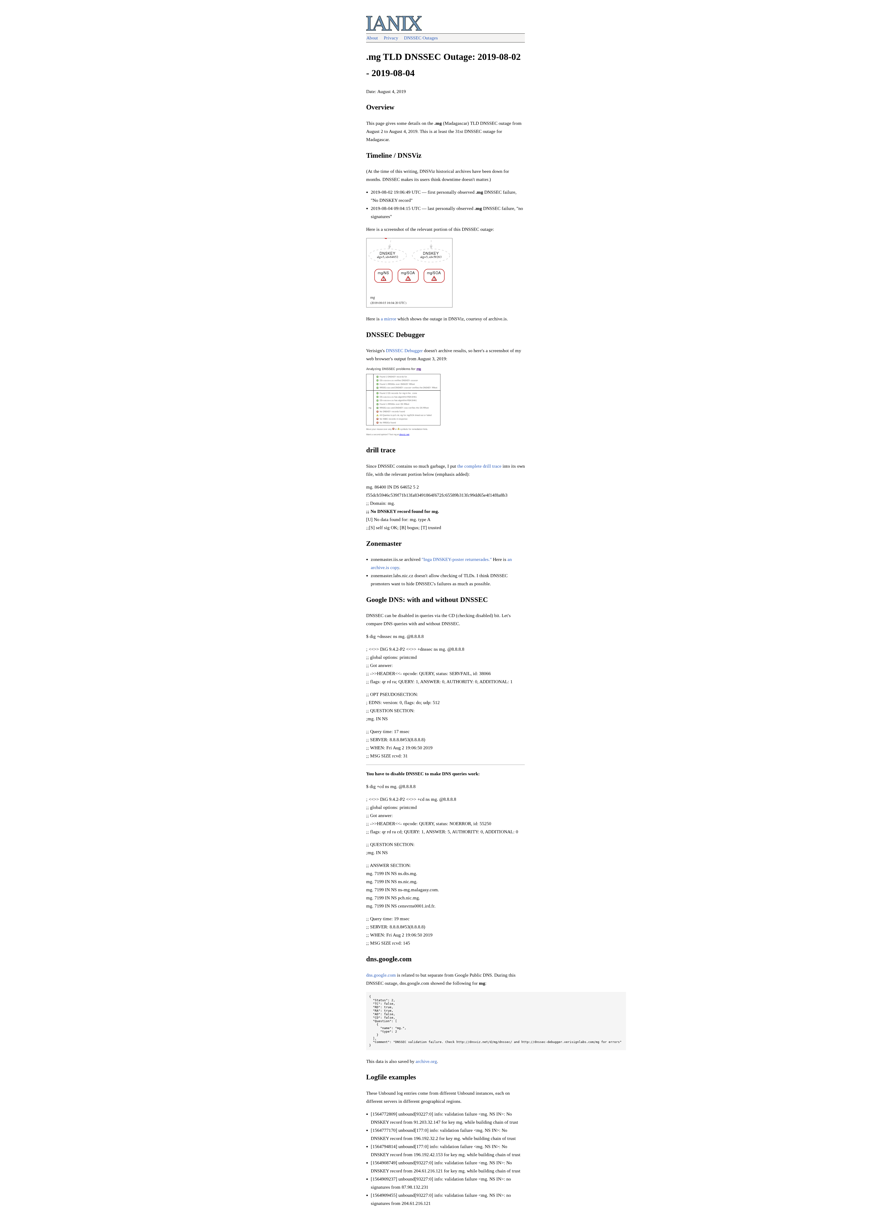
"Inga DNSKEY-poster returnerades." (457, 559)
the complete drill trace (479, 466)
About (372, 37)
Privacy (391, 37)
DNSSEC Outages (421, 37)
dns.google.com (381, 975)
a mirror (388, 318)
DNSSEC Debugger (404, 350)
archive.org (426, 1061)
